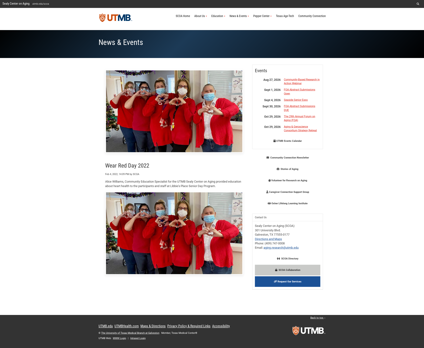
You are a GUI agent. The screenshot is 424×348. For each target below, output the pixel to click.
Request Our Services (289, 281)
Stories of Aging (288, 169)
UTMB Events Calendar (289, 140)
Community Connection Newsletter (289, 157)
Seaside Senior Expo (296, 99)
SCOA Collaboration (288, 270)
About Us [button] (199, 16)
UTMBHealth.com (126, 326)
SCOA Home (183, 16)
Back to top (317, 317)
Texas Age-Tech (285, 16)
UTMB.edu (106, 326)
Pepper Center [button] (261, 16)
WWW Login (119, 338)
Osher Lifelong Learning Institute (289, 203)
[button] (418, 4)
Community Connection (312, 16)
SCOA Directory (289, 258)
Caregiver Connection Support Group (288, 192)
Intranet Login (138, 338)
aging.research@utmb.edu (281, 247)
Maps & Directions (153, 326)
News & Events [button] (238, 16)
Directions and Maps (268, 239)
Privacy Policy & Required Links (189, 326)
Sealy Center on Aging (15, 3)
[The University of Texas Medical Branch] (115, 19)
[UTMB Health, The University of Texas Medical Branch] (308, 331)
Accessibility (221, 326)
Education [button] (217, 16)
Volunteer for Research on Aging (289, 180)
